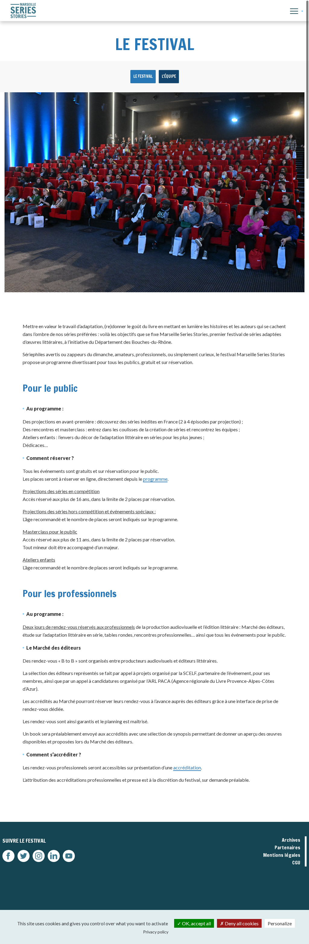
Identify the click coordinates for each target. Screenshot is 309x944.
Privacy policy (155, 931)
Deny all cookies (241, 923)
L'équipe (169, 76)
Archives (291, 840)
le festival (143, 76)
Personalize (280, 923)
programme (155, 479)
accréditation (187, 767)
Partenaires (287, 847)
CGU (296, 862)
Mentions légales (281, 855)
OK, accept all (196, 923)
